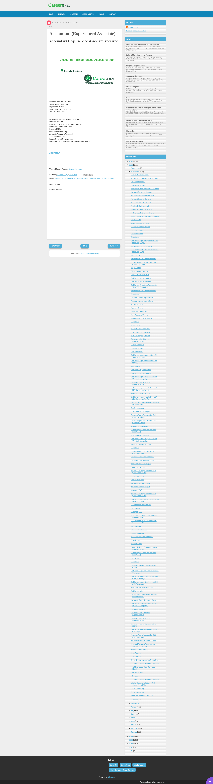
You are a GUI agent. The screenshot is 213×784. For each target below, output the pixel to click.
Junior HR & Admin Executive (142, 695)
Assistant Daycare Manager (141, 192)
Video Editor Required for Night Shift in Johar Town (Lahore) (143, 109)
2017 (131, 751)
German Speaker (137, 230)
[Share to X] (88, 175)
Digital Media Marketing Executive (144, 660)
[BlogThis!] (86, 175)
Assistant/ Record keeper (140, 483)
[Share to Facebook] (90, 175)
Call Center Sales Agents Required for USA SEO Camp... (145, 500)
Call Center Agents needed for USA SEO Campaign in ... (144, 356)
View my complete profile (136, 31)
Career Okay (68, 178)
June (132, 714)
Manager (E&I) (136, 490)
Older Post (114, 246)
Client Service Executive (140, 271)
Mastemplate (160, 782)
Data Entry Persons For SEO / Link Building (142, 44)
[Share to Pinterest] (92, 175)
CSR (128, 97)
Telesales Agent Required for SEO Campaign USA (143, 452)
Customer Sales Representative (142, 457)
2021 (131, 736)
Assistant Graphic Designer (141, 199)
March (133, 725)
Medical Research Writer (140, 223)
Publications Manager (134, 141)
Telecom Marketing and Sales (142, 297)
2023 (131, 161)
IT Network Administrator (141, 505)
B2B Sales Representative (140, 329)
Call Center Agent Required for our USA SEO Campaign (144, 377)
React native (135, 366)
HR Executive (136, 508)
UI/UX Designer (132, 86)
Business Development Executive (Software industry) (143, 471)
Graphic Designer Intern (135, 65)
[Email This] (84, 175)
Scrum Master (136, 220)
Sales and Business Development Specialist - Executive (143, 645)
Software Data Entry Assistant (142, 209)
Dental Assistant (137, 348)
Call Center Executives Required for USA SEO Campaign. (144, 604)
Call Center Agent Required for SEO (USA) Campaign (144, 577)
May (133, 718)
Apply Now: (54, 152)
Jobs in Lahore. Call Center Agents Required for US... (144, 516)
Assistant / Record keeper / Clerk (143, 600)
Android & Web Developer (141, 464)
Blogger (111, 777)
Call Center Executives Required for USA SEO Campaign (144, 286)
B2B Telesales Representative (142, 537)
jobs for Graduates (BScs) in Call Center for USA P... (143, 684)
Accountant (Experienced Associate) (82, 33)
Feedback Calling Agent (140, 206)
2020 (131, 740)
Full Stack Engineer (138, 609)
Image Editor (136, 268)
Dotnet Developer (137, 476)
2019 (131, 743)
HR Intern (134, 676)
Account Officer (137, 304)
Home (85, 246)
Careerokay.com (75, 169)
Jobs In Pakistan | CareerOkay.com (100, 178)
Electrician (130, 131)
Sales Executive (136, 653)
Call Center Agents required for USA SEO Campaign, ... (144, 241)
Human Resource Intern (140, 175)
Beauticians (135, 540)
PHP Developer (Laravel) (140, 332)
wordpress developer (134, 76)
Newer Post (55, 246)
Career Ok (59, 178)
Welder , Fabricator (138, 533)
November (135, 172)
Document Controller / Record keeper (145, 663)
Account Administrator (139, 649)
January (134, 732)
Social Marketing (137, 688)
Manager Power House (139, 426)
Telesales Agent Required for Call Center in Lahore (143, 416)
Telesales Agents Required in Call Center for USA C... (143, 263)
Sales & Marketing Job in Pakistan (139, 55)
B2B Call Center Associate (141, 393)
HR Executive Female (139, 530)
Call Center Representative (141, 278)
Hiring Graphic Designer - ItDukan (139, 120)
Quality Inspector (137, 345)
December (135, 168)
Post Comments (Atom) (90, 253)
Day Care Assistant (138, 182)
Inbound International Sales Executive (145, 189)
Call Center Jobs (137, 591)
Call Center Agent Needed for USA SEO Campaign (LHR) (144, 389)
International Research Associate (143, 259)
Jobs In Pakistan (80, 178)
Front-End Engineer (138, 467)
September (135, 703)
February (134, 728)
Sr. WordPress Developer (140, 411)
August (133, 707)
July (132, 710)
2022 (131, 165)
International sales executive (141, 246)
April (133, 721)
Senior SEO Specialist (139, 311)
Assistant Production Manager (142, 195)
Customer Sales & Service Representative (140, 340)
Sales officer (135, 325)
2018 (131, 747)
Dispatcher (135, 237)
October (134, 700)
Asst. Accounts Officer (139, 315)
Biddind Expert (136, 544)
